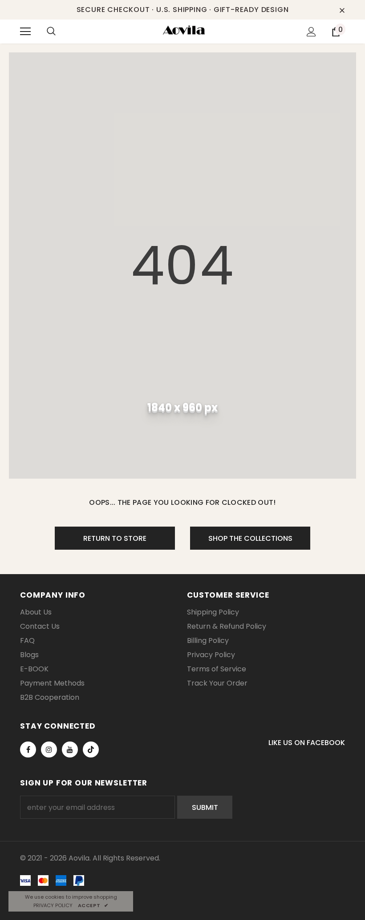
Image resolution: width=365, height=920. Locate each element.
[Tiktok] (91, 749)
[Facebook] (28, 749)
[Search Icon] (60, 31)
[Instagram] (49, 749)
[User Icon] (311, 31)
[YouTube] (70, 749)
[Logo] (184, 31)
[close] (341, 9)
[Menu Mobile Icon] (25, 31)
